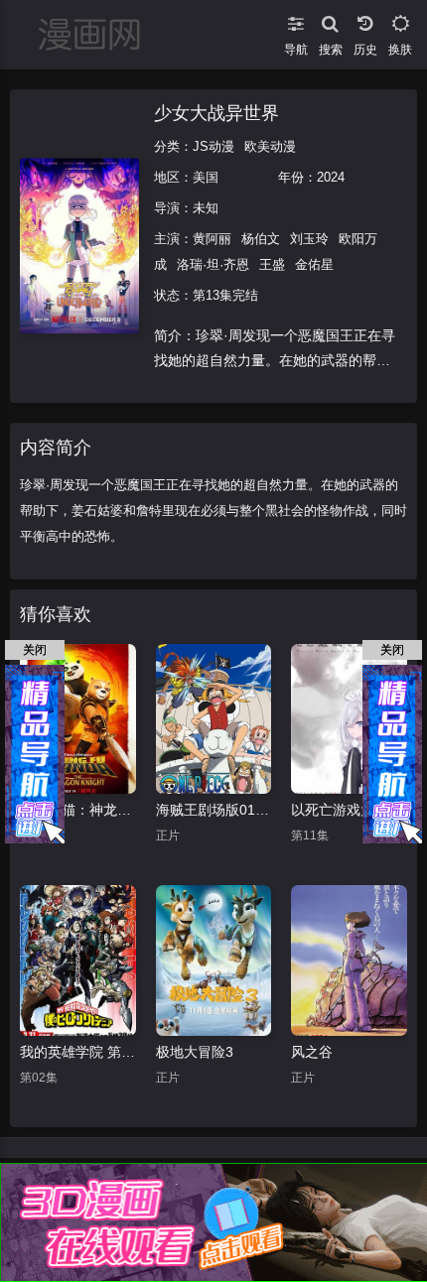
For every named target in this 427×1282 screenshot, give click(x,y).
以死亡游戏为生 (339, 810)
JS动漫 (213, 146)
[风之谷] (349, 960)
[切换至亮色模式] (399, 20)
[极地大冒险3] (214, 960)
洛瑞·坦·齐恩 (213, 264)
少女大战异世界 (216, 113)
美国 (205, 177)
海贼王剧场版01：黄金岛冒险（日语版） (214, 810)
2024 (331, 177)
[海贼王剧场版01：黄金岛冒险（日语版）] (214, 719)
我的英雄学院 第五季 (78, 1052)
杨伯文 (260, 238)
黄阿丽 (212, 238)
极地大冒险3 (194, 1052)
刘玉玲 (309, 238)
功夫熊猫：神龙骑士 (78, 810)
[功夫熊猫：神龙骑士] (78, 719)
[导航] (295, 20)
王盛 (272, 264)
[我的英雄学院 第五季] (78, 960)
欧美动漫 (270, 146)
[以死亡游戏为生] (349, 719)
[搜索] (330, 20)
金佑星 (314, 264)
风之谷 (312, 1052)
